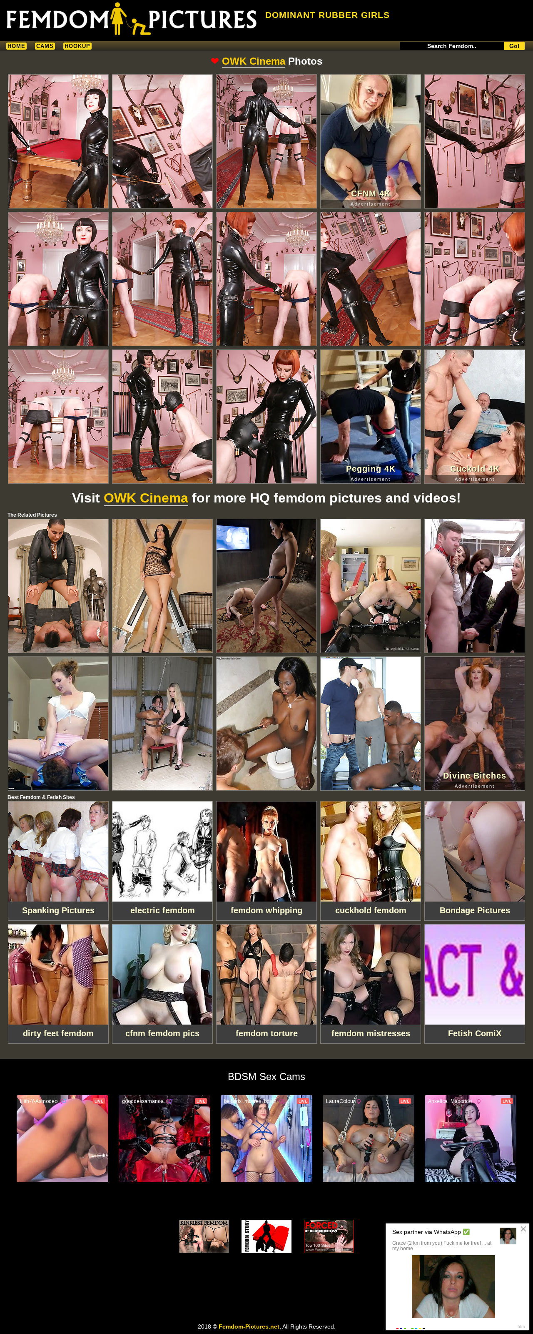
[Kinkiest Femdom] (204, 1236)
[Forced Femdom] (329, 1236)
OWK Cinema (253, 61)
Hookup (77, 46)
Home (16, 46)
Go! (514, 46)
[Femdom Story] (266, 1236)
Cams (45, 46)
